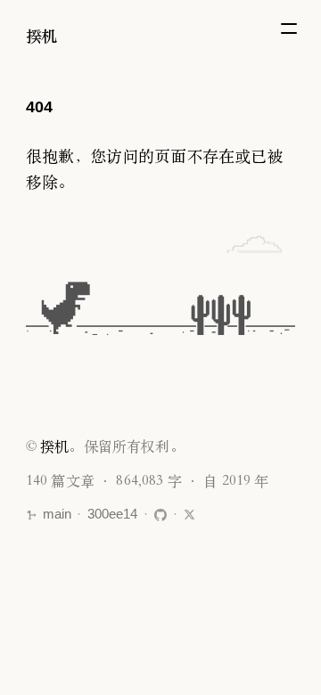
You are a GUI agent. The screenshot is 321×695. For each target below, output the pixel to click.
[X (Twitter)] (189, 514)
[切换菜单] (289, 28)
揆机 (41, 35)
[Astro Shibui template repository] (160, 515)
